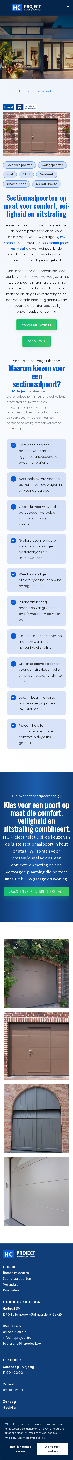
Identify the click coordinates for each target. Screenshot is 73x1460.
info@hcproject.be (17, 1338)
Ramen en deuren (16, 1273)
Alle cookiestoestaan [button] (52, 1448)
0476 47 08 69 (14, 1332)
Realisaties (11, 1290)
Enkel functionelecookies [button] (20, 1448)
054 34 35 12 (36, 341)
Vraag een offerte (36, 324)
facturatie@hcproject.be (22, 1343)
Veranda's (10, 1284)
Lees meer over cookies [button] (31, 1437)
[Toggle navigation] (68, 7)
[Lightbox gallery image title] (36, 973)
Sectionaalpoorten (17, 1278)
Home (22, 91)
